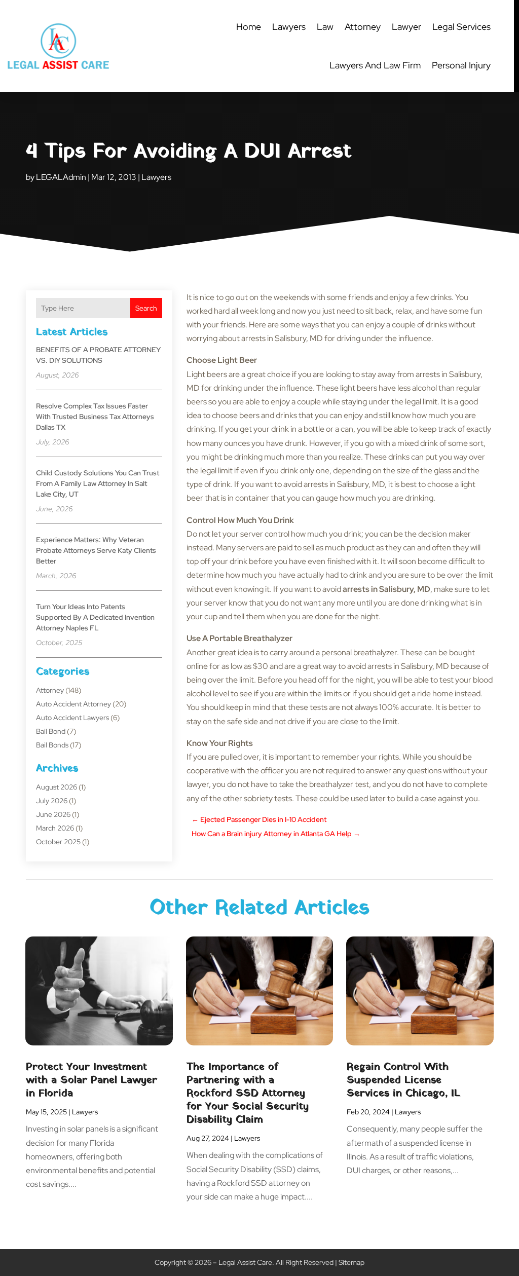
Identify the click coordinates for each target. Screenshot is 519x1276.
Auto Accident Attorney (73, 703)
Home (248, 26)
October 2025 (58, 841)
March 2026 (55, 828)
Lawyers (289, 26)
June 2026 (53, 814)
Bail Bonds (52, 744)
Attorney (363, 26)
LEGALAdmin (61, 177)
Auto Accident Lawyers (72, 717)
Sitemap (351, 1262)
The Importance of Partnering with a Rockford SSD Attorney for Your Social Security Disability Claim (248, 1094)
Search (146, 308)
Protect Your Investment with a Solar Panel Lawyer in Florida (91, 1080)
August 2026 (56, 787)
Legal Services (461, 26)
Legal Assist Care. (246, 1262)
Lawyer (406, 26)
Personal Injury (461, 65)
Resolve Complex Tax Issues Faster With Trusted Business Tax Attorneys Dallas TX (95, 416)
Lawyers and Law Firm (375, 65)
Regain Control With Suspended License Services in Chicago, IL (403, 1080)
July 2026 (51, 800)
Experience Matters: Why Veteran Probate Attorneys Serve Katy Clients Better (96, 550)
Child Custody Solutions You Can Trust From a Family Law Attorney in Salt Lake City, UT (97, 483)
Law (325, 26)
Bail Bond (50, 731)
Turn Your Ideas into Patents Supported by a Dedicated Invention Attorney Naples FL (95, 617)
